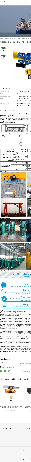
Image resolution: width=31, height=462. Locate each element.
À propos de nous (8, 2)
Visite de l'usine (18, 2)
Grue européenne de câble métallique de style (10, 406)
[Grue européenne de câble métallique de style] (11, 393)
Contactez (12, 411)
